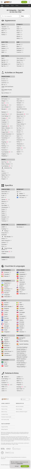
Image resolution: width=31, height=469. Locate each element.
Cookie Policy (20, 463)
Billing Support (4, 429)
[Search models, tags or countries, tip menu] (29, 5)
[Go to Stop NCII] (9, 453)
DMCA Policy (4, 411)
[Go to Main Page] (9, 2)
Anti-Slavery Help (5, 419)
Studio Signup (19, 409)
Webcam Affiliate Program (21, 411)
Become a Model (19, 406)
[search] (10, 16)
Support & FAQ (4, 426)
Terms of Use (4, 409)
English (24, 399)
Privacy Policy (4, 406)
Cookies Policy (4, 414)
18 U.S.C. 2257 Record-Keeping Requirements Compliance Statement (13, 458)
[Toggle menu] (1, 2)
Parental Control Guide (6, 416)
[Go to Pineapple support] (2, 452)
